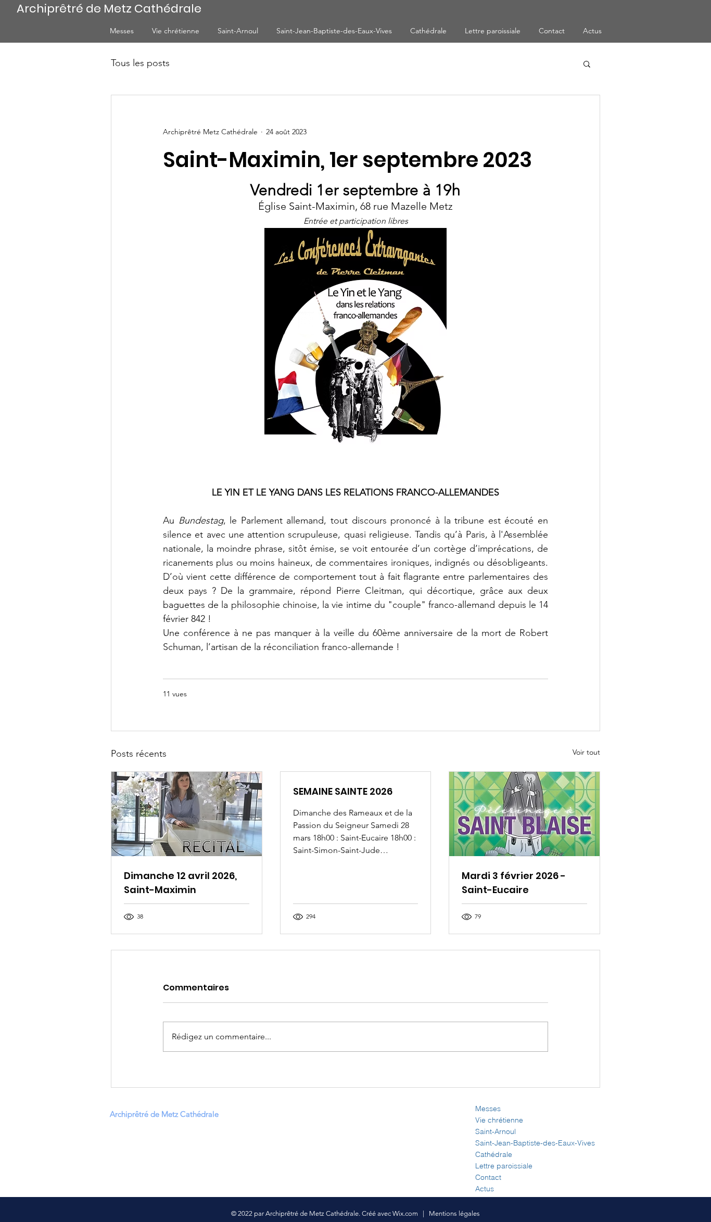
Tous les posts (140, 63)
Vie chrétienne (499, 1120)
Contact (488, 1177)
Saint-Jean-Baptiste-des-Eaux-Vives (535, 1143)
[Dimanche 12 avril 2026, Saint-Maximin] (186, 814)
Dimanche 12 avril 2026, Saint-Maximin (180, 882)
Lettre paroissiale (503, 1165)
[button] (587, 63)
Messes (488, 1108)
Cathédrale (493, 1154)
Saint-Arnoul (495, 1131)
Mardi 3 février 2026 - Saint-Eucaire (514, 882)
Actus (484, 1188)
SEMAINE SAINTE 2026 (342, 791)
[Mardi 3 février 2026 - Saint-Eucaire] (524, 814)
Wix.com (406, 1213)
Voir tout (586, 752)
